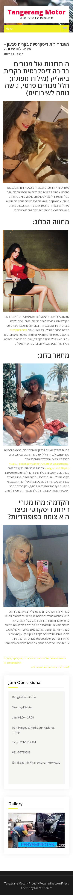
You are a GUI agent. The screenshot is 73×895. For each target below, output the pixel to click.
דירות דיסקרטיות (18, 330)
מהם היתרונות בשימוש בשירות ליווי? (50, 667)
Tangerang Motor (37, 12)
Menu (9, 29)
